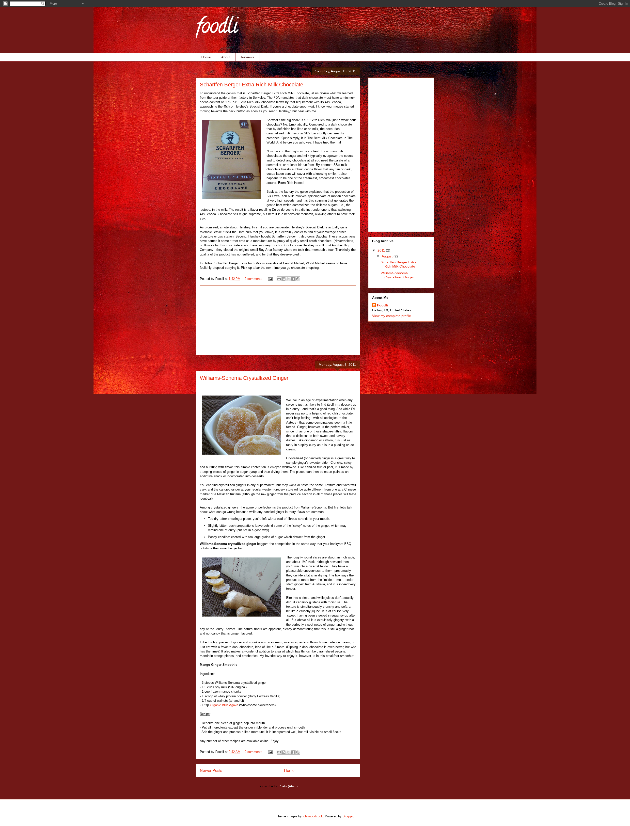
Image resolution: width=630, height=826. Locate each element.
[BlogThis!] (283, 278)
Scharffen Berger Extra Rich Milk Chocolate (251, 84)
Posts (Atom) (288, 786)
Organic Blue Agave (224, 705)
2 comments (253, 279)
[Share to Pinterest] (297, 278)
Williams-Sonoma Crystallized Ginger (244, 378)
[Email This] (279, 278)
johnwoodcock (313, 816)
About (225, 57)
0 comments (253, 752)
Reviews (247, 57)
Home (206, 57)
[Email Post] (270, 279)
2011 (382, 250)
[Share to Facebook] (293, 278)
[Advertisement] (278, 320)
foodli (217, 28)
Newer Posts (211, 770)
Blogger (348, 816)
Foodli (382, 305)
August (388, 256)
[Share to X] (288, 278)
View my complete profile (391, 316)
